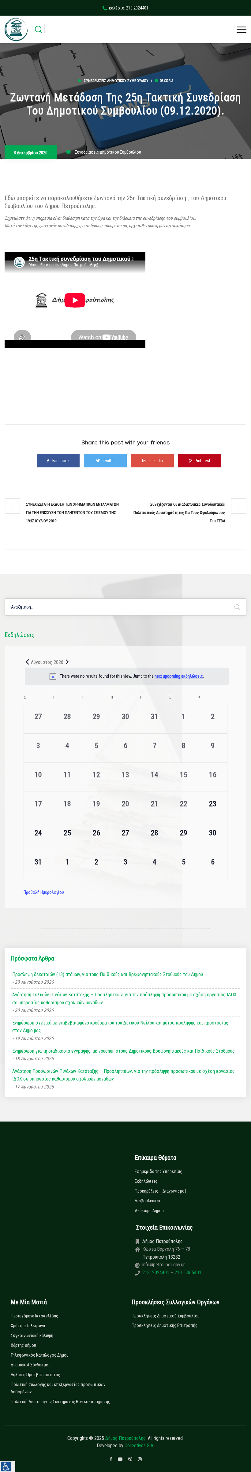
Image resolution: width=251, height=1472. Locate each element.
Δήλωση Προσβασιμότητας (35, 1374)
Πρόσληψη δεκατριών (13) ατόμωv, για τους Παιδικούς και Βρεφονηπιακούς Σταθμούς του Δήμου (107, 974)
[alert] (127, 676)
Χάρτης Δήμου (23, 1345)
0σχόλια (166, 81)
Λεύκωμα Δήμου (149, 1210)
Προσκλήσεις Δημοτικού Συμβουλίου (166, 1316)
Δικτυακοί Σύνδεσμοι (30, 1365)
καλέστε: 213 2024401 (128, 8)
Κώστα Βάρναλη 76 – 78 (166, 1249)
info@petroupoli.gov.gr (163, 1265)
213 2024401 (156, 1272)
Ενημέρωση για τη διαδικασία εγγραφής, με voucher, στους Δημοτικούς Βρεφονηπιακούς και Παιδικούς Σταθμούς (123, 1051)
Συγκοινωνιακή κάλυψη (32, 1335)
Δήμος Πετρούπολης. (126, 1438)
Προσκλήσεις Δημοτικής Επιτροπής (164, 1325)
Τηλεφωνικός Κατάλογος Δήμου (40, 1355)
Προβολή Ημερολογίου (44, 892)
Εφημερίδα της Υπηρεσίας (158, 1171)
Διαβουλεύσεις (149, 1201)
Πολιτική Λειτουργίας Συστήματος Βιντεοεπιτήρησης (60, 1401)
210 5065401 (187, 1272)
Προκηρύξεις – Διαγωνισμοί (160, 1191)
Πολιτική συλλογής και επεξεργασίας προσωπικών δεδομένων (58, 1388)
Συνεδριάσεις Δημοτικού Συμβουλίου (116, 81)
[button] (7, 1466)
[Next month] (67, 662)
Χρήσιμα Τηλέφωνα (28, 1325)
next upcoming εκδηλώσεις (179, 676)
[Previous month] (27, 662)
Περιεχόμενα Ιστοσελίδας (34, 1316)
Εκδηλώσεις (146, 1181)
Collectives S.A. (139, 1445)
